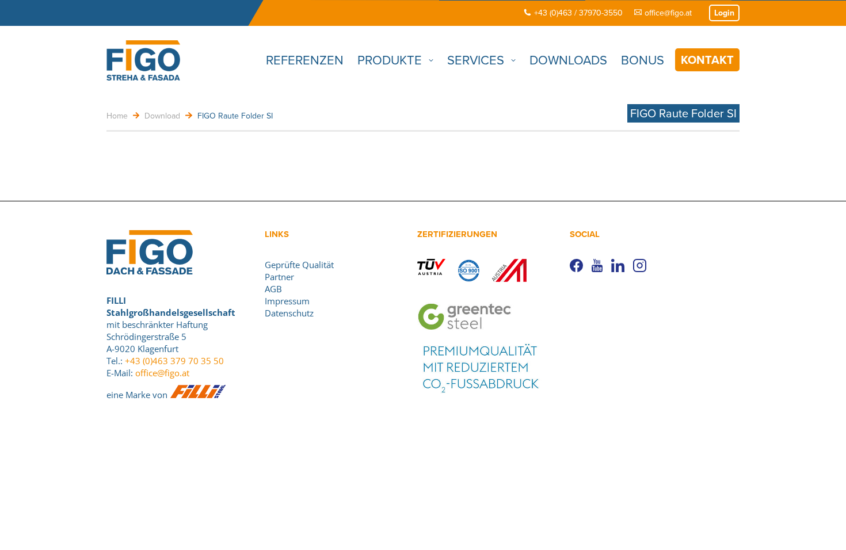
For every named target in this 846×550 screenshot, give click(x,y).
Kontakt (707, 59)
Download (162, 116)
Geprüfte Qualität (299, 264)
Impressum (287, 301)
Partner (279, 276)
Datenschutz (289, 313)
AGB (273, 289)
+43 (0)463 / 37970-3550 (578, 13)
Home (117, 116)
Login (724, 13)
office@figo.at (668, 13)
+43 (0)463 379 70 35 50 (174, 360)
